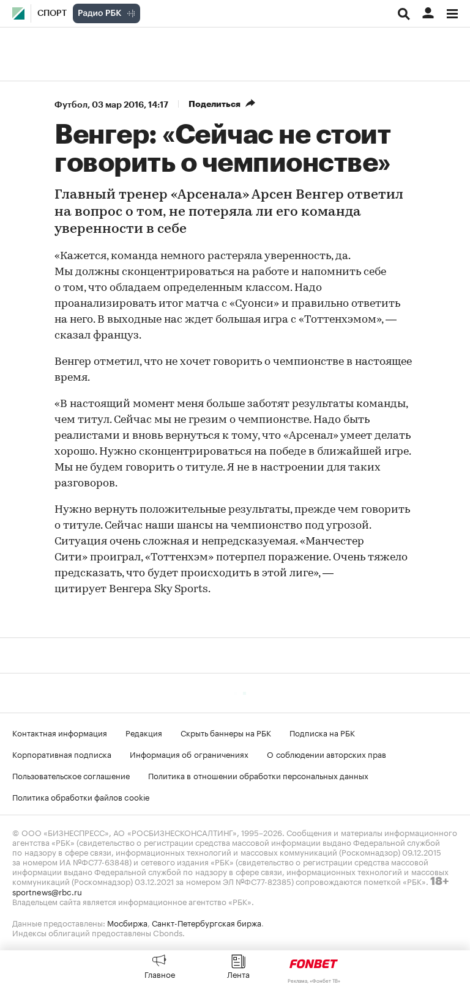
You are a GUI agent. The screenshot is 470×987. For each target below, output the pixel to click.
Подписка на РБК (322, 732)
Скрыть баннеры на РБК (226, 732)
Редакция (143, 732)
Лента (238, 973)
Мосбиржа (127, 922)
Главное (159, 973)
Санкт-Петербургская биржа (206, 922)
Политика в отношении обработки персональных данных (258, 775)
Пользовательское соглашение (71, 775)
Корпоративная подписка (61, 753)
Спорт (52, 13)
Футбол (71, 104)
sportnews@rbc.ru (47, 891)
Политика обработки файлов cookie (81, 796)
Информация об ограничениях (189, 753)
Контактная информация (59, 732)
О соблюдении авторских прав (326, 753)
